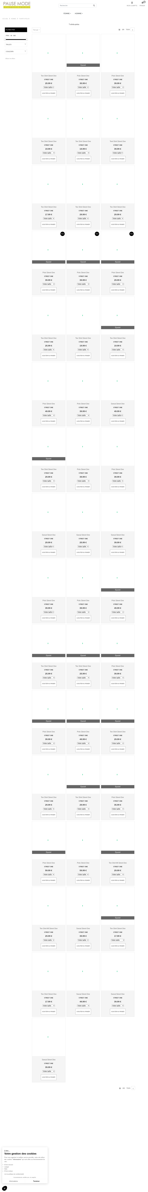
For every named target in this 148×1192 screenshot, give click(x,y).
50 (119, 29)
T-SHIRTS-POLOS (24, 18)
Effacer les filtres (10, 58)
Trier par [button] (36, 30)
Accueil (5, 18)
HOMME (13, 18)
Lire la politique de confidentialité (14, 1174)
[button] (4, 1188)
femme (66, 13)
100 (123, 29)
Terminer (36, 1181)
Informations (13, 1181)
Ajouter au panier (48, 93)
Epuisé (83, 65)
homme (78, 13)
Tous (128, 29)
